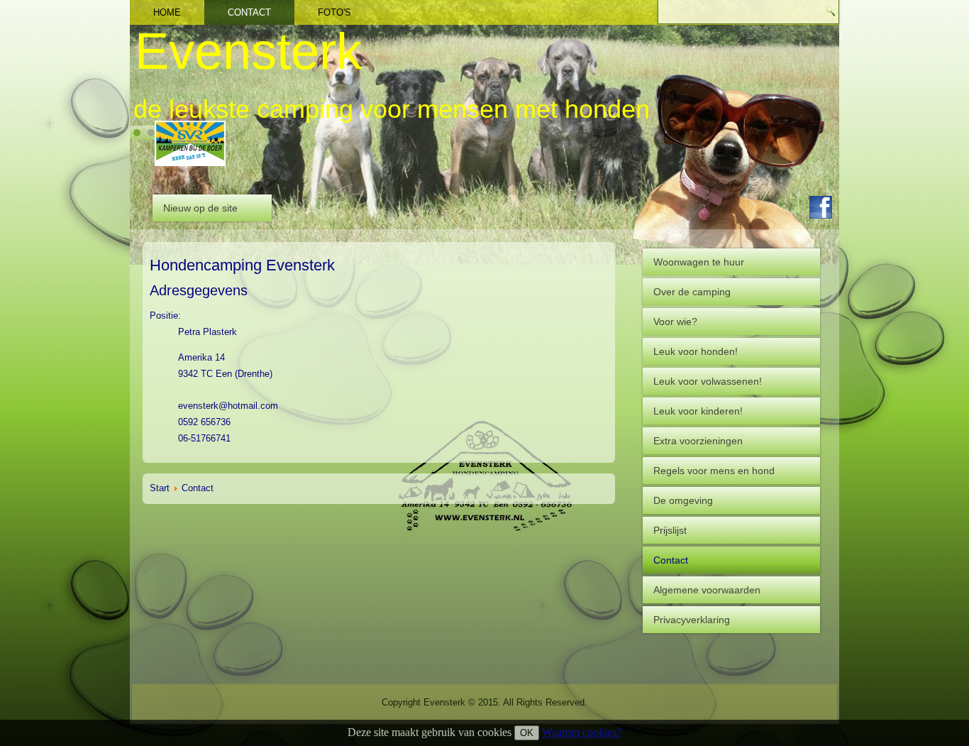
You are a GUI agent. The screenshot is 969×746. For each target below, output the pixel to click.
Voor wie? (675, 321)
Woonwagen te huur (698, 262)
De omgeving (683, 500)
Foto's (334, 12)
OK (526, 733)
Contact (249, 12)
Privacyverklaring (691, 619)
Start (160, 488)
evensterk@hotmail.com (228, 405)
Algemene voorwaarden (706, 590)
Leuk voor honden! (695, 351)
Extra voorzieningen (698, 440)
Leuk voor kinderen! (698, 411)
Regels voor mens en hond (714, 470)
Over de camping (692, 291)
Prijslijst (670, 530)
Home (167, 12)
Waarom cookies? (581, 732)
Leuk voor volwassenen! (707, 381)
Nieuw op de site (200, 208)
